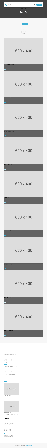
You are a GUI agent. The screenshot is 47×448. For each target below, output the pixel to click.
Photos (24, 29)
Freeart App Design (9, 131)
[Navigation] (34, 4)
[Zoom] (4, 69)
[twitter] (7, 360)
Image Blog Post (7, 395)
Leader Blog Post (7, 412)
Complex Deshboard (9, 98)
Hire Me (39, 4)
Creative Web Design (9, 64)
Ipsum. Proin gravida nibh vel (11, 366)
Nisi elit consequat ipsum (10, 374)
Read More (6, 356)
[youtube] (11, 360)
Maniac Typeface (8, 330)
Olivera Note (7, 197)
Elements (25, 27)
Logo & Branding (8, 164)
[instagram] (9, 360)
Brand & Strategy (8, 297)
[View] (5, 69)
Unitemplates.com (28, 445)
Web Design (24, 33)
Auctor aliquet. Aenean (9, 369)
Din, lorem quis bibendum (10, 371)
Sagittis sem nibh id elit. (10, 377)
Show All (24, 24)
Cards (25, 26)
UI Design (25, 31)
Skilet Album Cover (9, 264)
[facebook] (5, 360)
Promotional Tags (8, 231)
